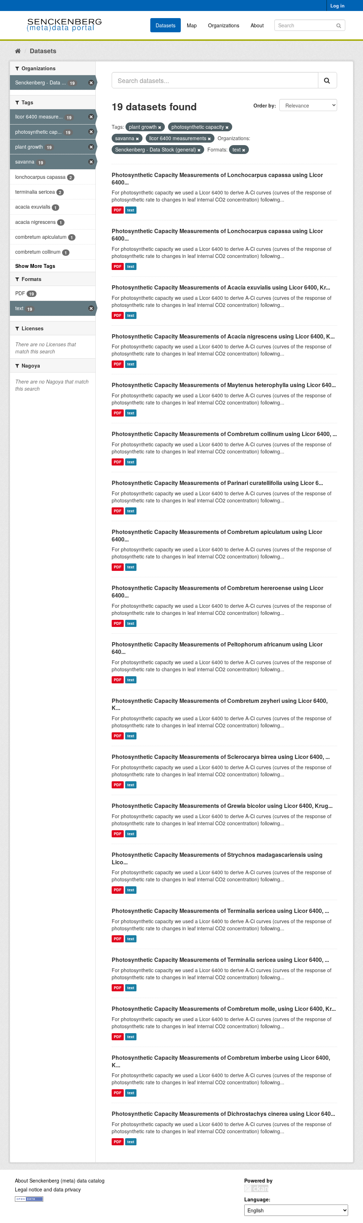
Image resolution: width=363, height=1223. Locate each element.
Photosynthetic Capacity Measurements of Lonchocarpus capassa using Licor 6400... (217, 178)
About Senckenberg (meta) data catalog (60, 1180)
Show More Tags (35, 265)
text (130, 210)
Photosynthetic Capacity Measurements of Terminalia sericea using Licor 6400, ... (220, 911)
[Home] (18, 50)
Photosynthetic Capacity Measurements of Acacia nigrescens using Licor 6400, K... (223, 336)
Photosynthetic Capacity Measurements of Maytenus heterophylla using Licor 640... (224, 385)
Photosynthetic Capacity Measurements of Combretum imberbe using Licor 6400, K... (221, 1061)
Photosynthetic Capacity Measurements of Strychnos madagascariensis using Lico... (217, 858)
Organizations (223, 25)
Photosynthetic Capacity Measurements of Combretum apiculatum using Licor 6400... (217, 535)
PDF (117, 210)
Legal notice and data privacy (48, 1189)
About (257, 25)
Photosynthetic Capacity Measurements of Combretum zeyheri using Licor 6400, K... (220, 704)
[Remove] (159, 127)
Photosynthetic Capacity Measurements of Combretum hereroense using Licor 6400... (217, 591)
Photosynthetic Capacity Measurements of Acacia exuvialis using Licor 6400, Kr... (221, 287)
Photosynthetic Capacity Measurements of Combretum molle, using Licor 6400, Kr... (224, 1008)
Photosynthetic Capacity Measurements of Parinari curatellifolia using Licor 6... (217, 483)
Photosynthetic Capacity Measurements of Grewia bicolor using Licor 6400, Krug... (222, 805)
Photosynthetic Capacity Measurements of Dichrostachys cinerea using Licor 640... (223, 1113)
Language (256, 1199)
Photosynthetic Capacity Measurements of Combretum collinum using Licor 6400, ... (224, 434)
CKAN (256, 1188)
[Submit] (339, 25)
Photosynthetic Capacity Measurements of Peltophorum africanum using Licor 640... (217, 648)
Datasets (165, 25)
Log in (337, 5)
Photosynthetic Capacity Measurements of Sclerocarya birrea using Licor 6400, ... (221, 757)
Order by (263, 105)
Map (192, 25)
